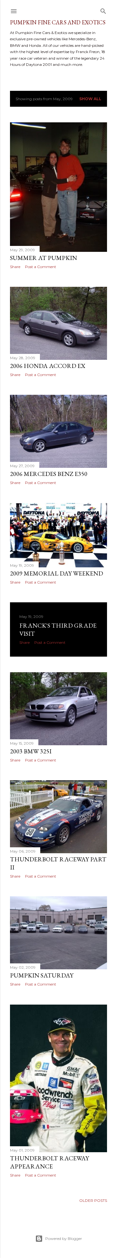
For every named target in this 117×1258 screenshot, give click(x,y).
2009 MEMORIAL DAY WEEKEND (56, 573)
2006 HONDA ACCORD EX (47, 366)
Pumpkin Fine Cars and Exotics (57, 22)
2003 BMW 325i (30, 751)
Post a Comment (40, 266)
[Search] (103, 10)
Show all (90, 98)
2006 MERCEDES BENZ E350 (48, 474)
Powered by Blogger (63, 1238)
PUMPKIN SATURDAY (41, 975)
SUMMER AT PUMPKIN (43, 258)
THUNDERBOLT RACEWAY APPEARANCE (49, 1162)
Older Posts (93, 1200)
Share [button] (15, 266)
